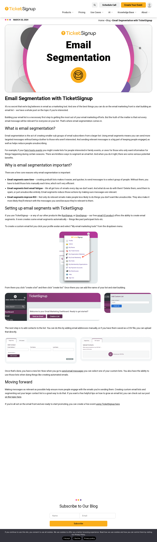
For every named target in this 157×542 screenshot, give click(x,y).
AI (109, 12)
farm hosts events (33, 150)
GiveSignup (81, 215)
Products (66, 12)
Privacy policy (89, 538)
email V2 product (105, 215)
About (144, 12)
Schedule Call (109, 5)
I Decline (77, 538)
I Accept (66, 538)
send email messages (72, 371)
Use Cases (96, 12)
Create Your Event (133, 5)
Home (101, 20)
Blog (108, 20)
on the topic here (13, 397)
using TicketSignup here (108, 404)
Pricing (81, 12)
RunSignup (67, 215)
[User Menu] (149, 5)
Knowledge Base (126, 12)
